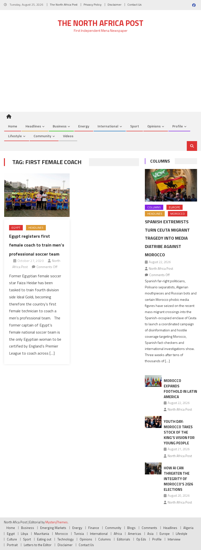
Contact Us (134, 4)
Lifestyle (15, 135)
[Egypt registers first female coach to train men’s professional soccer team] (37, 195)
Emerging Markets (53, 527)
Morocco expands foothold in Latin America (180, 389)
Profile (177, 126)
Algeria (188, 527)
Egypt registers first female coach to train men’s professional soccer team (36, 245)
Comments (149, 527)
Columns (160, 161)
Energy (83, 126)
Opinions (154, 126)
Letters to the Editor (37, 544)
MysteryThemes (56, 522)
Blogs (131, 527)
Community (42, 135)
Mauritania (41, 533)
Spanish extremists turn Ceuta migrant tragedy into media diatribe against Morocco (167, 238)
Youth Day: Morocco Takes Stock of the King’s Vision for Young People (179, 432)
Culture (12, 539)
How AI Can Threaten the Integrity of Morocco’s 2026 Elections (178, 478)
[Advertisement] (100, 75)
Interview (174, 539)
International (108, 126)
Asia (150, 533)
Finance (93, 527)
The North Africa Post (63, 4)
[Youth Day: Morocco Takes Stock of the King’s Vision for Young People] (153, 422)
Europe (174, 207)
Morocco (177, 213)
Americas (134, 533)
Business (59, 126)
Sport (134, 126)
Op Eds (141, 539)
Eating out (44, 539)
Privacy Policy (92, 4)
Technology (65, 539)
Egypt (16, 227)
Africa (118, 533)
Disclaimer (114, 4)
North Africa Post (161, 268)
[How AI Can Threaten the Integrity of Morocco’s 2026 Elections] (153, 468)
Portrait (12, 544)
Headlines (33, 126)
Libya (24, 533)
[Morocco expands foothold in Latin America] (153, 381)
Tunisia (79, 533)
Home (12, 126)
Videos (68, 135)
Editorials (123, 539)
